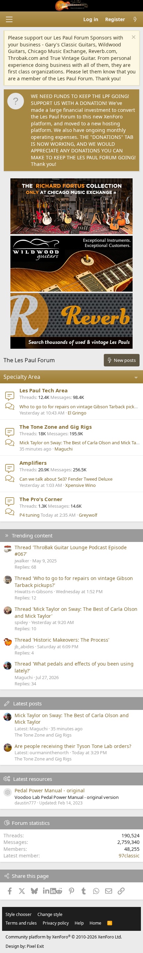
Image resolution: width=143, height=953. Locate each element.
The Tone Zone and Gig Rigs (55, 426)
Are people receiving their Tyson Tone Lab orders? (73, 746)
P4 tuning (29, 515)
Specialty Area (21, 377)
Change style (49, 914)
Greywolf (88, 515)
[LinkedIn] (47, 891)
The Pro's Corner (40, 499)
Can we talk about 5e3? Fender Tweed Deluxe (65, 479)
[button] (9, 19)
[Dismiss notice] (133, 38)
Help (79, 923)
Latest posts (27, 703)
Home (95, 923)
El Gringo (77, 413)
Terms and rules (21, 923)
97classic (129, 855)
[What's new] (135, 19)
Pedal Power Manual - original (50, 790)
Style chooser (19, 914)
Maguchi (63, 449)
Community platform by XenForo (64, 937)
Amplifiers (33, 462)
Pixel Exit (35, 946)
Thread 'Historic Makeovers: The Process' (62, 639)
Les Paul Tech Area (43, 390)
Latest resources (32, 778)
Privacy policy (56, 923)
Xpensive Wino (80, 485)
